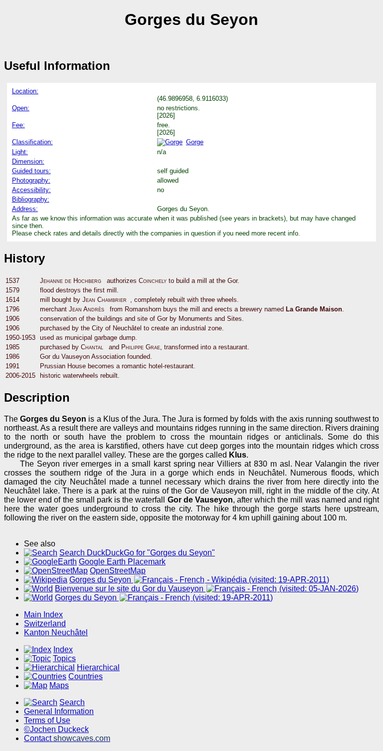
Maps (59, 685)
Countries (85, 676)
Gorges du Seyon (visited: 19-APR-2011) (164, 597)
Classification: (32, 142)
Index (63, 649)
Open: (20, 108)
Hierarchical (98, 667)
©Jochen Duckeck (56, 729)
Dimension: (28, 161)
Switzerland (45, 623)
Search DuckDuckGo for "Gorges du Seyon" (137, 552)
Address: (25, 209)
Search (72, 702)
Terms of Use (47, 720)
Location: (25, 91)
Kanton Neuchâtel (56, 632)
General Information (59, 711)
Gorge (194, 142)
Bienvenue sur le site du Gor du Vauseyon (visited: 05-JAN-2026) (207, 588)
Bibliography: (30, 199)
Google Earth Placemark (122, 561)
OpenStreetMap (118, 570)
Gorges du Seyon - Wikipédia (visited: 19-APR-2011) (199, 579)
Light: (20, 152)
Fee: (18, 125)
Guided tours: (31, 171)
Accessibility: (31, 190)
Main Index (43, 614)
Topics (64, 658)
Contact (67, 738)
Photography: (31, 180)
